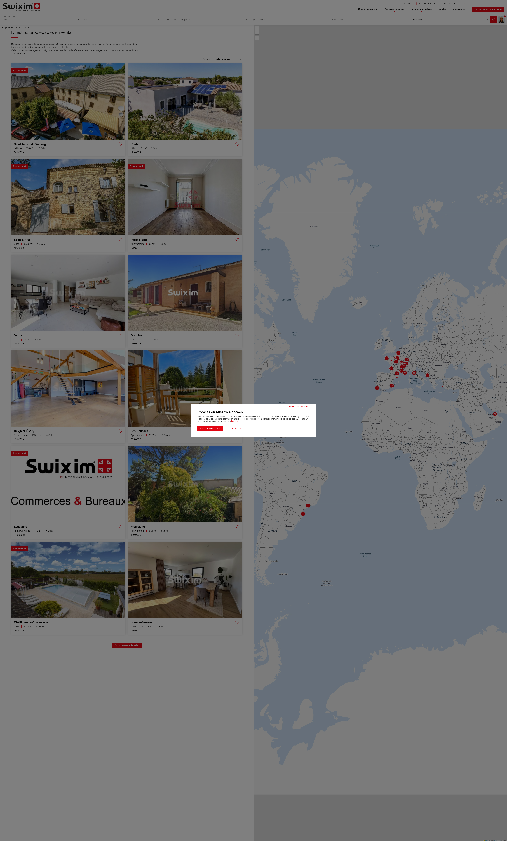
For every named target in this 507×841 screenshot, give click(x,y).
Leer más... (235, 421)
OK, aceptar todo (210, 428)
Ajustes (236, 428)
